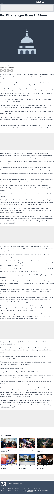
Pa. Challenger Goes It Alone (23, 15)
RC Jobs (16, 490)
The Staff (10, 492)
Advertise (17, 488)
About (2, 488)
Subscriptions (18, 492)
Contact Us (10, 488)
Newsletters (3, 492)
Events (2, 490)
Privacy (9, 490)
